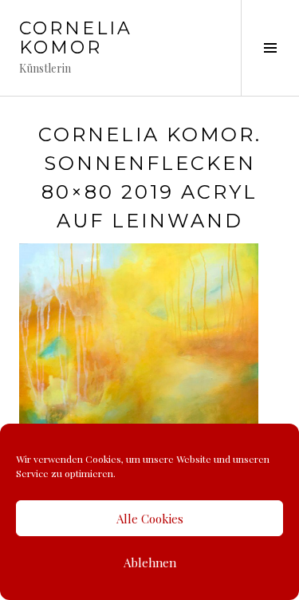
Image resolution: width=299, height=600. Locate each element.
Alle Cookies (149, 519)
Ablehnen (150, 562)
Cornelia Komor (75, 38)
